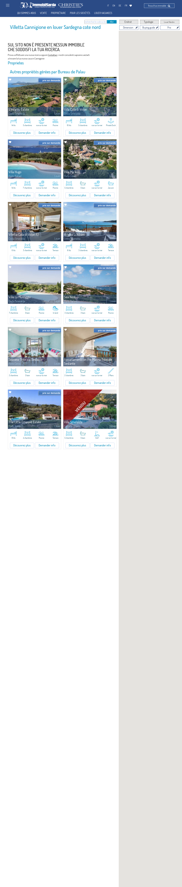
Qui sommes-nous (26, 13)
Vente (43, 13)
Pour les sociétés (80, 13)
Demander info (47, 132)
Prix (169, 27)
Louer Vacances (103, 13)
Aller (112, 21)
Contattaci (52, 54)
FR (126, 5)
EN (114, 5)
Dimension (128, 27)
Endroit (128, 21)
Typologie (148, 21)
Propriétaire (58, 13)
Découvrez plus (22, 132)
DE (120, 5)
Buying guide (148, 27)
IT (108, 5)
